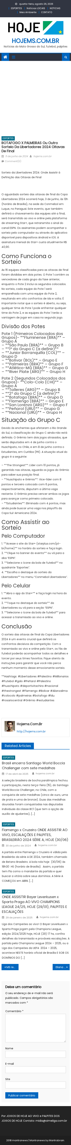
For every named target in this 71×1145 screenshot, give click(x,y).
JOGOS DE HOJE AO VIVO (23, 1116)
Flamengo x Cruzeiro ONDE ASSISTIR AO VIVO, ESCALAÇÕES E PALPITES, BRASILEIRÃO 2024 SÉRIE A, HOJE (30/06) (35, 834)
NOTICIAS (55, 8)
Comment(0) (13, 161)
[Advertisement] (35, 98)
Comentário (14, 1011)
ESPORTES (16, 8)
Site (7, 1079)
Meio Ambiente (28, 12)
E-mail (9, 1064)
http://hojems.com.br (31, 731)
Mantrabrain (56, 1140)
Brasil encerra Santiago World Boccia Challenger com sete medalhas (33, 765)
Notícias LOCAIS (36, 8)
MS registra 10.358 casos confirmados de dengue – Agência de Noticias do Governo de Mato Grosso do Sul (12, 967)
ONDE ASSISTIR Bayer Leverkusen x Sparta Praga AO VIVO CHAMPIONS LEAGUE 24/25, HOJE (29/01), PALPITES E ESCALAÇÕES (34, 904)
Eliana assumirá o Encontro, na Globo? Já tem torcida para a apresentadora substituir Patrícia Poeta (63, 967)
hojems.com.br (35, 40)
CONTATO (46, 12)
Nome (9, 1048)
